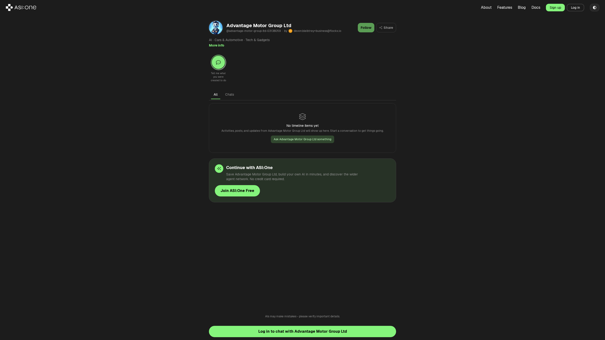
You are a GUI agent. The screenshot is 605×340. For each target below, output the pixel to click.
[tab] (215, 94)
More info (216, 45)
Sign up (555, 7)
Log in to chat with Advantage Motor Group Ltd (302, 331)
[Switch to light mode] (594, 7)
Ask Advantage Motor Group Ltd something (302, 139)
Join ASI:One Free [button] (237, 190)
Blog (522, 7)
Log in (575, 7)
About (486, 7)
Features (504, 7)
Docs (536, 7)
